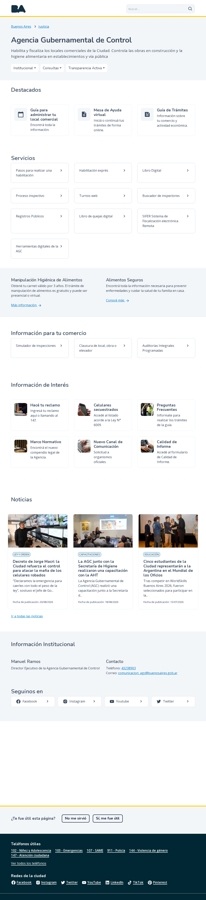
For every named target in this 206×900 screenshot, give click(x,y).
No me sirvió (75, 818)
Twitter (72, 882)
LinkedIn (117, 882)
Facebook (24, 882)
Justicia (43, 26)
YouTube (94, 882)
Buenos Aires (21, 26)
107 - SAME (95, 850)
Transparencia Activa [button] (85, 68)
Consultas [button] (51, 68)
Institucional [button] (23, 68)
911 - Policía (116, 850)
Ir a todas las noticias (27, 616)
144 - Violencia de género (148, 850)
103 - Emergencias (69, 850)
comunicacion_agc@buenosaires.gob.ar (147, 673)
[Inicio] (18, 9)
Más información (24, 305)
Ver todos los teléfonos (28, 863)
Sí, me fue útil (107, 818)
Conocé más (115, 300)
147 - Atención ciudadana (30, 855)
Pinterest (160, 882)
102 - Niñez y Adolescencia (31, 850)
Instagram (49, 882)
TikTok (138, 882)
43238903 (128, 668)
